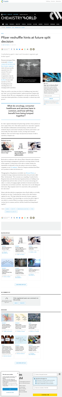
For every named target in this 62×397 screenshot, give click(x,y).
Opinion (30, 246)
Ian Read (3, 80)
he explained (14, 167)
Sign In (4, 14)
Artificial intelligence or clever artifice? (34, 270)
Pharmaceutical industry (11, 211)
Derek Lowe (33, 252)
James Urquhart (8, 331)
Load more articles (21, 284)
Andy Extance (6, 44)
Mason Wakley (7, 356)
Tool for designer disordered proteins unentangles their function (6, 326)
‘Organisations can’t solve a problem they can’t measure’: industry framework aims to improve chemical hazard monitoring (7, 349)
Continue (44, 394)
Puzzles (23, 27)
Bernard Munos (30, 173)
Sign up (51, 98)
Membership (58, 1)
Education (53, 1)
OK (10, 389)
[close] (40, 46)
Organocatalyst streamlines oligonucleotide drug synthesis (7, 271)
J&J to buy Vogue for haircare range (6, 152)
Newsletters (8, 27)
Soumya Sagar (21, 331)
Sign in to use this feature (34, 46)
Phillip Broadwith (5, 253)
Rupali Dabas (7, 276)
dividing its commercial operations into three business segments (8, 64)
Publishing (48, 1)
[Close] (17, 373)
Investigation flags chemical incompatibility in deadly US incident (19, 271)
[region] (10, 383)
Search (35, 14)
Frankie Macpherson (32, 354)
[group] (57, 24)
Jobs (13, 27)
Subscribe (15, 14)
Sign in (16, 303)
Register (10, 14)
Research (4, 268)
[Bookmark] (34, 49)
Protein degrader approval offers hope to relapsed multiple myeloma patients (20, 153)
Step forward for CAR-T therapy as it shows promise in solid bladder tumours (34, 348)
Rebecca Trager (34, 331)
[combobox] (27, 14)
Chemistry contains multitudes (32, 152)
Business (4, 246)
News (2, 33)
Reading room (18, 27)
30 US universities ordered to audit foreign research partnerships (33, 326)
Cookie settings (10, 392)
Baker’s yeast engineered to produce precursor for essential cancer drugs (20, 326)
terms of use (47, 101)
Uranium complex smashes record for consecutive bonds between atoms (19, 348)
